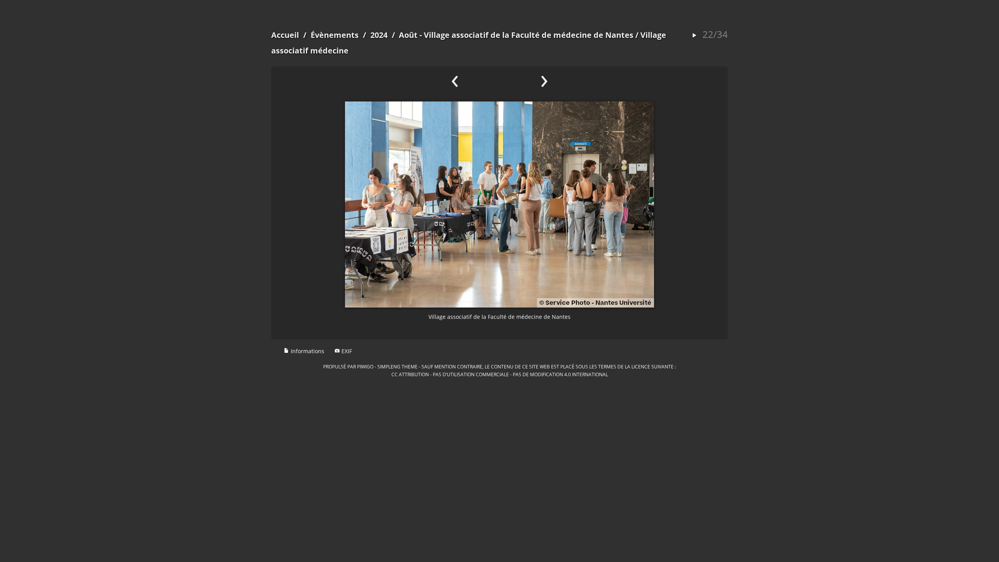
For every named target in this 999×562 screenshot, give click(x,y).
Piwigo (365, 366)
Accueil (285, 35)
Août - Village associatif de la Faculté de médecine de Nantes (516, 35)
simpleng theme (397, 366)
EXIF (346, 351)
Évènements (335, 35)
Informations (306, 351)
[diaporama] (694, 35)
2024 (379, 35)
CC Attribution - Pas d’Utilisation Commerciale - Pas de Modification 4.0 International (499, 374)
